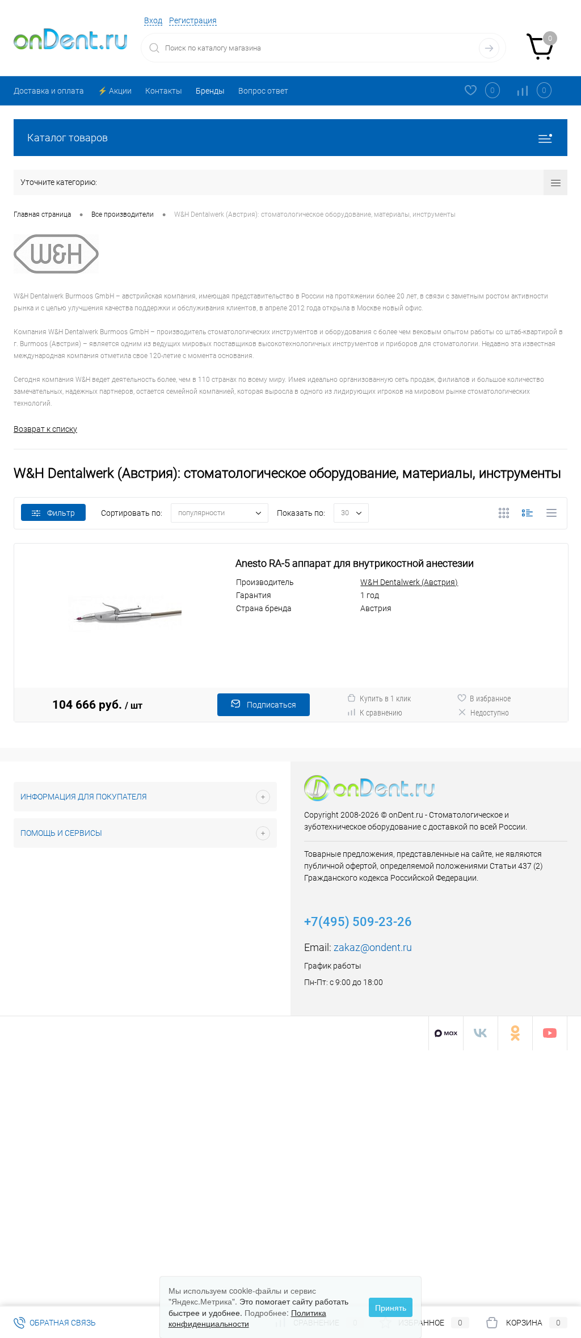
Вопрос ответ (263, 90)
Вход (153, 20)
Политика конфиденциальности (247, 1318)
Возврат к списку (45, 429)
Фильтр (61, 512)
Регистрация (193, 20)
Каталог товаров (67, 138)
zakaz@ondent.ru (373, 947)
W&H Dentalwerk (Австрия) (409, 582)
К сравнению (381, 712)
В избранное (490, 698)
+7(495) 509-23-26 (358, 922)
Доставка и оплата (49, 90)
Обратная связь (62, 1322)
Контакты (163, 90)
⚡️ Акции (115, 90)
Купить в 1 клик (385, 698)
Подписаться (271, 704)
